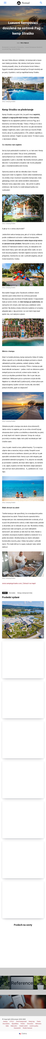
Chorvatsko (12, 593)
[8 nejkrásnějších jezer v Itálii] (23, 859)
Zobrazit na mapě (29, 583)
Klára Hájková (25, 43)
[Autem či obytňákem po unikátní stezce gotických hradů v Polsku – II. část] (23, 659)
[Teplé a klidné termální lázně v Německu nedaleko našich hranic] (23, 619)
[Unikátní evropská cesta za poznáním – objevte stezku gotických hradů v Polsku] (23, 699)
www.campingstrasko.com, (12, 583)
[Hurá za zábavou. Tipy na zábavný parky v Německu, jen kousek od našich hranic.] (23, 899)
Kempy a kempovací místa (24, 593)
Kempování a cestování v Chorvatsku (13, 47)
